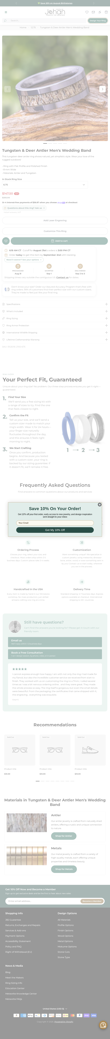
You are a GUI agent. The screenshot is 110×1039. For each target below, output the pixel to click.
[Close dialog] (99, 504)
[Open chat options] (103, 1025)
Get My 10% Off (55, 530)
